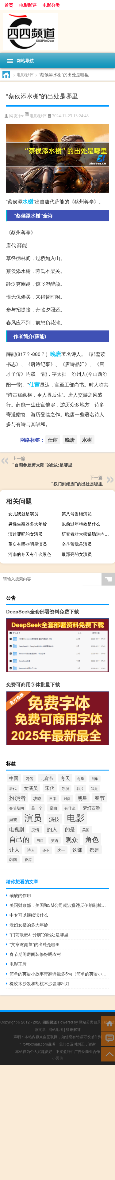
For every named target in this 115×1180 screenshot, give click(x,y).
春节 (99, 797)
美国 (86, 829)
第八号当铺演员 (77, 514)
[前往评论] (108, 1038)
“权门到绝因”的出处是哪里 (77, 484)
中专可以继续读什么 (29, 915)
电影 (76, 817)
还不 (46, 850)
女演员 (31, 788)
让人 (14, 849)
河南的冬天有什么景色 (29, 554)
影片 (80, 788)
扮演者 (17, 797)
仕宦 (34, 384)
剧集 (94, 778)
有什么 (69, 807)
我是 (94, 788)
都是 (94, 849)
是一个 (36, 807)
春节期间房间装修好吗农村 (35, 954)
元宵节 (46, 778)
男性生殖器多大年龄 (27, 524)
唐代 (13, 788)
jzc (21, 116)
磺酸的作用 (20, 895)
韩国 (13, 859)
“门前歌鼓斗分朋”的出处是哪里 (39, 934)
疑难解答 (73, 1029)
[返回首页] (108, 1023)
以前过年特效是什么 (81, 524)
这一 (61, 850)
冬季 (80, 778)
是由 (53, 808)
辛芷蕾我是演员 (77, 544)
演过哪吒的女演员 (25, 534)
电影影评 (27, 5)
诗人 (31, 850)
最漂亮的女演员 (77, 554)
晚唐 (55, 354)
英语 (54, 840)
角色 (92, 839)
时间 (67, 798)
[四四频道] (57, 31)
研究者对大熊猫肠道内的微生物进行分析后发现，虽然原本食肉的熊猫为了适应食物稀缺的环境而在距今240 (87, 534)
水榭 (27, 201)
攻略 (37, 798)
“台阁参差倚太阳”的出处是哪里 (42, 465)
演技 (54, 819)
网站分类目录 (90, 1021)
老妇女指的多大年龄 (29, 925)
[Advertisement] (57, 1122)
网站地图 (55, 1029)
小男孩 (57, 1057)
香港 (28, 859)
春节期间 (16, 808)
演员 (33, 817)
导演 (65, 788)
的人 (52, 829)
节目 (40, 840)
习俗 (29, 778)
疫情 (35, 829)
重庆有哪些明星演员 (27, 544)
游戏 (13, 819)
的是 (70, 829)
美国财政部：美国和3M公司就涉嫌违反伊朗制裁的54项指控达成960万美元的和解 (59, 905)
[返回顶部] (108, 1054)
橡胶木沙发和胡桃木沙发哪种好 (40, 983)
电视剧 (16, 829)
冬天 (65, 778)
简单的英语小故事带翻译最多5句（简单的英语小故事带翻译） (59, 974)
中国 (13, 778)
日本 (52, 798)
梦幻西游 (91, 807)
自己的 (19, 839)
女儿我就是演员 (23, 514)
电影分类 (51, 5)
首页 (9, 5)
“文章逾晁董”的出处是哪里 (35, 944)
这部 (77, 849)
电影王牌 (18, 964)
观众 (72, 839)
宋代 (49, 788)
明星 (82, 797)
